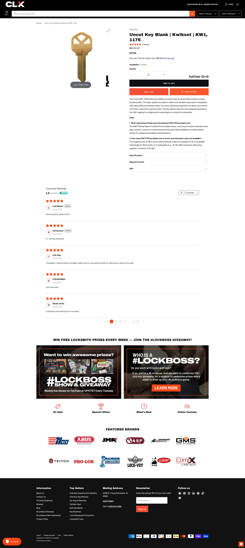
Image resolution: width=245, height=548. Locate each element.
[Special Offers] (101, 408)
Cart (59, 535)
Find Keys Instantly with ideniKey (83, 493)
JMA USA (133, 29)
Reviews (39, 504)
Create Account (49, 535)
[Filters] (181, 192)
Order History (68, 535)
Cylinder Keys (75, 504)
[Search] (192, 14)
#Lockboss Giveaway (45, 511)
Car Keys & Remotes (78, 500)
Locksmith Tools (76, 519)
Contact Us (41, 497)
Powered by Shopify (43, 541)
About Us (40, 493)
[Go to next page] (138, 321)
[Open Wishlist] (241, 544)
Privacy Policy (42, 519)
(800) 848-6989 (115, 506)
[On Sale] (57, 408)
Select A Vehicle (205, 14)
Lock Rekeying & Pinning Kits (82, 515)
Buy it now (148, 92)
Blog (38, 508)
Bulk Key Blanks (76, 508)
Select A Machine (229, 14)
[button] (229, 4)
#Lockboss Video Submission (48, 515)
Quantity (132, 69)
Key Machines (75, 511)
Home (39, 23)
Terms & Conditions (44, 500)
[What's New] (144, 408)
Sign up (142, 508)
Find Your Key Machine (79, 497)
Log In (38, 535)
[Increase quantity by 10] (164, 74)
